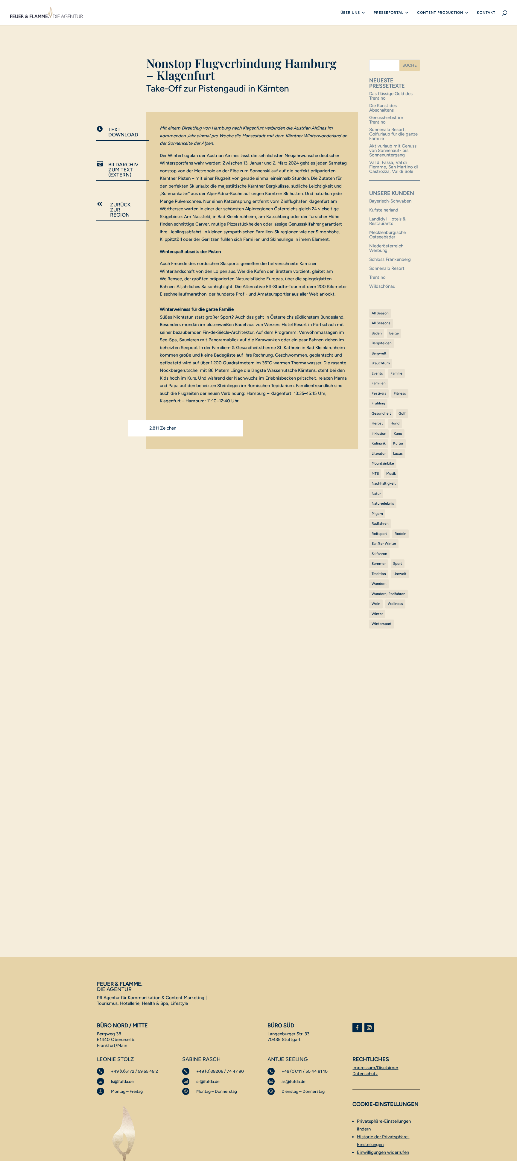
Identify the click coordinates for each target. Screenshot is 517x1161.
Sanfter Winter (384, 543)
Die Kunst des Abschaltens (383, 108)
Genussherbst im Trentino (386, 120)
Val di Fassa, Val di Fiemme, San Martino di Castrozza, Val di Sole (393, 167)
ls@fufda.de (122, 1081)
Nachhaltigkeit (384, 483)
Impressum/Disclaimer (375, 1067)
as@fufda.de (293, 1081)
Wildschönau (382, 286)
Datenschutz (365, 1073)
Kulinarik (379, 443)
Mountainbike (383, 463)
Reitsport (379, 534)
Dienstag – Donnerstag (303, 1091)
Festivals (379, 393)
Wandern (379, 584)
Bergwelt (379, 353)
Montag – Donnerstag (216, 1091)
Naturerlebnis (383, 503)
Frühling (378, 403)
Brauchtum (381, 363)
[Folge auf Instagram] (369, 1027)
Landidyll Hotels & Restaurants (387, 221)
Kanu (398, 433)
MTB (375, 473)
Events (377, 373)
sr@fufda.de (208, 1081)
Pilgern (377, 514)
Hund (394, 423)
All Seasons (381, 323)
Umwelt (400, 574)
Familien (379, 383)
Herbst (377, 423)
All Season (380, 313)
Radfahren (380, 523)
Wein (376, 604)
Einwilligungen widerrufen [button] (383, 1152)
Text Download (123, 132)
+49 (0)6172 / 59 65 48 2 (134, 1071)
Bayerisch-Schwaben (390, 201)
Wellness (395, 604)
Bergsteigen (382, 343)
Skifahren (379, 554)
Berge (394, 333)
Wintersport (382, 624)
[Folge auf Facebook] (357, 1027)
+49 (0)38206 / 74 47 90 (220, 1071)
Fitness (400, 393)
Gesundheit (381, 413)
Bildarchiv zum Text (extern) (123, 170)
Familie (396, 373)
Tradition (379, 574)
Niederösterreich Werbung (386, 248)
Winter (377, 614)
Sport (397, 564)
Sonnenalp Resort (387, 268)
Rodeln (400, 534)
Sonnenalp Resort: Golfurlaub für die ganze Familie (393, 134)
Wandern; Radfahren (388, 594)
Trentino (377, 277)
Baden (377, 333)
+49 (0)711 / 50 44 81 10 (305, 1071)
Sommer (379, 564)
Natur (376, 494)
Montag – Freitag (127, 1091)
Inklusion (379, 433)
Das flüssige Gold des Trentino (391, 96)
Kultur (398, 443)
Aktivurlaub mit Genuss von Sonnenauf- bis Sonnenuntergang (392, 150)
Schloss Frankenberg (390, 259)
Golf (402, 413)
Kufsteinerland (383, 210)
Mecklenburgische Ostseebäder (387, 235)
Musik (391, 473)
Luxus (398, 453)
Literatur (379, 453)
